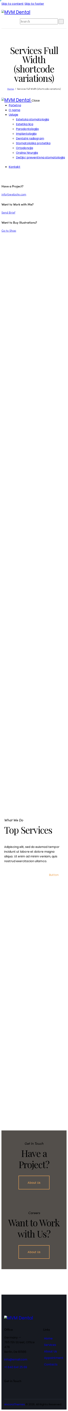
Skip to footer (34, 4)
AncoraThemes (14, 1404)
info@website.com (13, 194)
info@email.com (15, 1359)
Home (10, 88)
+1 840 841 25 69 (15, 1367)
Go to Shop (8, 230)
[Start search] (61, 21)
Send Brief (8, 212)
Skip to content (12, 4)
